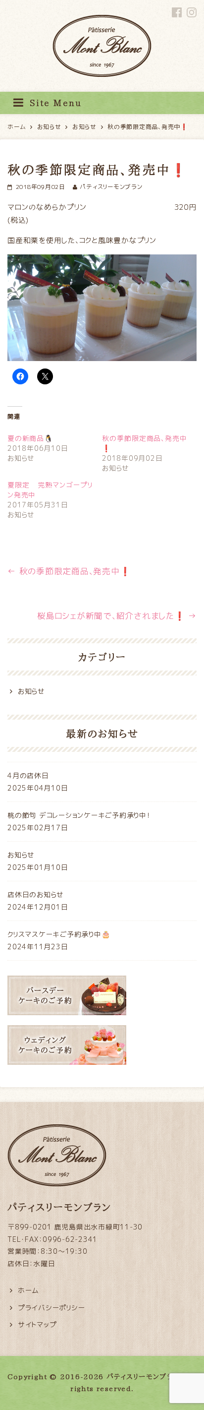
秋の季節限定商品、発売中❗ (68, 571)
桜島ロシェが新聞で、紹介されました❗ (117, 615)
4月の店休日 (28, 775)
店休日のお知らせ (35, 894)
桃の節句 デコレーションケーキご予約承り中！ (79, 815)
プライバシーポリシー (51, 1307)
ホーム (28, 1290)
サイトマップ (37, 1324)
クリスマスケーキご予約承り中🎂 (58, 934)
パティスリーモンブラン (111, 187)
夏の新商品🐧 (30, 438)
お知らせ (31, 691)
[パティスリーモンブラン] (102, 25)
